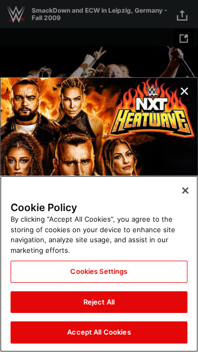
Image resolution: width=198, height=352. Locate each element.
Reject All (99, 302)
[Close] (185, 190)
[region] (99, 264)
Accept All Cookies (98, 332)
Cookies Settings (98, 271)
